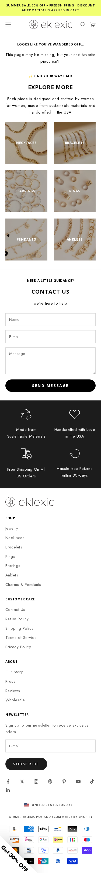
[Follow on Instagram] (36, 781)
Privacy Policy (18, 647)
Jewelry (11, 528)
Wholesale (15, 700)
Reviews (12, 691)
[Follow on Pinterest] (64, 781)
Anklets (11, 575)
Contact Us (15, 609)
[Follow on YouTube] (78, 781)
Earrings (12, 566)
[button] (19, 854)
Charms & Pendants (23, 584)
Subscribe (26, 763)
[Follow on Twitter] (22, 781)
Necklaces (15, 538)
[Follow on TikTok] (92, 781)
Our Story (14, 672)
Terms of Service (21, 637)
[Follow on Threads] (50, 781)
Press (10, 681)
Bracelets (13, 547)
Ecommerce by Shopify (72, 817)
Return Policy (17, 619)
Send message (50, 385)
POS (39, 817)
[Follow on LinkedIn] (8, 790)
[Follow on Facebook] (8, 781)
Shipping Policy (19, 628)
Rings (10, 556)
